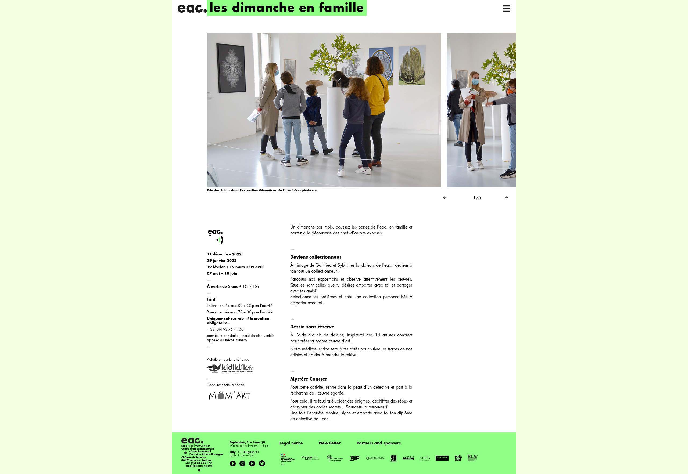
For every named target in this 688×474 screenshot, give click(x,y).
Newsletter (330, 443)
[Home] (192, 8)
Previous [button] (445, 198)
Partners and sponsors (379, 443)
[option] (324, 118)
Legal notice (291, 443)
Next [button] (507, 198)
